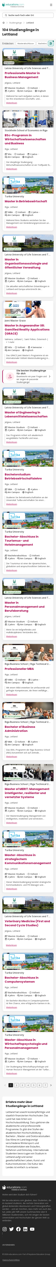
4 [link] (28, 1085)
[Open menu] (51, 4)
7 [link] (45, 1085)
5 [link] (33, 1085)
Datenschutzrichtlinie (11, 1260)
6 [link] (39, 1085)
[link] (30, 22)
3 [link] (22, 1085)
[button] (26, 43)
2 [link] (16, 1085)
